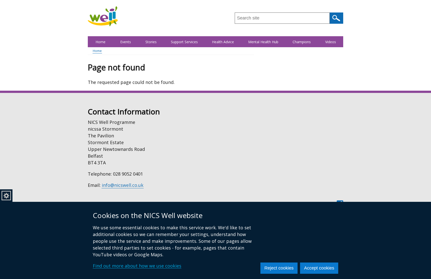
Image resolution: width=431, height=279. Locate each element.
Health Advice (223, 41)
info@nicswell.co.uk (122, 185)
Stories (151, 41)
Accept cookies (319, 268)
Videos (330, 41)
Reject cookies (279, 268)
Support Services (184, 41)
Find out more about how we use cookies (137, 266)
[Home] (103, 16)
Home (101, 41)
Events (125, 41)
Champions (302, 41)
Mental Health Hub (263, 41)
